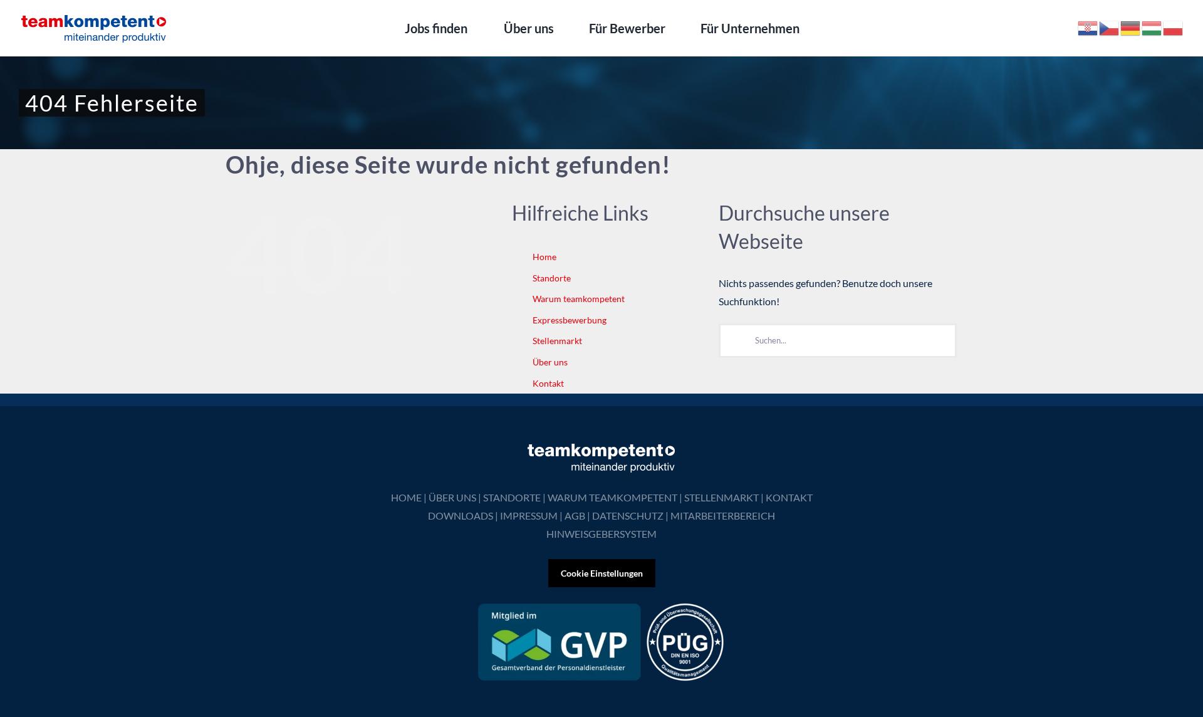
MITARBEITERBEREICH (722, 515)
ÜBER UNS (452, 497)
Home (544, 256)
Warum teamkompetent (579, 298)
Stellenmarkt (557, 340)
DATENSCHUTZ (628, 515)
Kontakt (548, 383)
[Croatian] (1088, 27)
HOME (406, 497)
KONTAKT (789, 497)
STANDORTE (512, 497)
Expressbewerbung (570, 320)
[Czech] (1109, 27)
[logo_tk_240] (94, 17)
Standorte (552, 278)
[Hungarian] (1152, 27)
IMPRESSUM (529, 515)
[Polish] (1173, 27)
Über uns (550, 362)
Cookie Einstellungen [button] (602, 573)
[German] (1131, 27)
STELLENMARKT (721, 497)
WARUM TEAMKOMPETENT (612, 497)
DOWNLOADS (460, 515)
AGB (575, 515)
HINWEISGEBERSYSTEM (601, 534)
